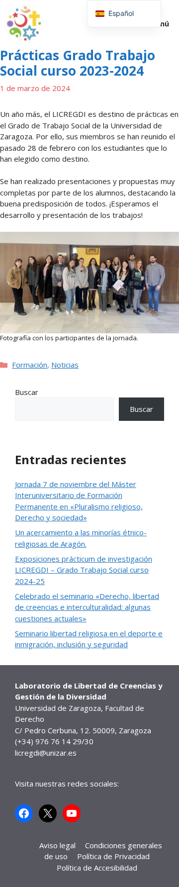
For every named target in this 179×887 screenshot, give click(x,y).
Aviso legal (57, 845)
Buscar (26, 392)
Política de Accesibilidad (97, 868)
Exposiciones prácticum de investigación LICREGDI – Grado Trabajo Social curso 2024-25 (83, 570)
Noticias (65, 365)
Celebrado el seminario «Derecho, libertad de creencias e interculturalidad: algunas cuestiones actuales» (87, 607)
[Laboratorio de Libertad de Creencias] (24, 24)
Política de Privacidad (113, 856)
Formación (29, 365)
